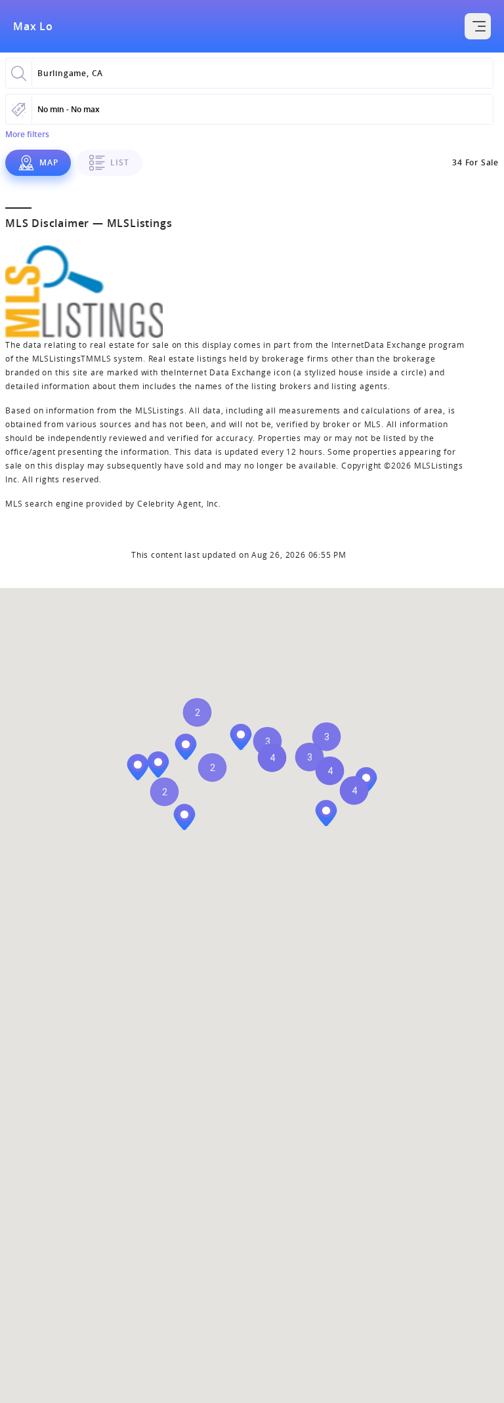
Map (48, 162)
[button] (164, 792)
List (119, 162)
